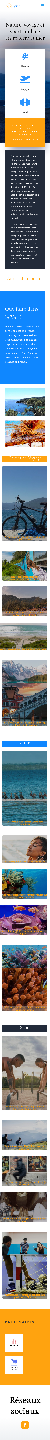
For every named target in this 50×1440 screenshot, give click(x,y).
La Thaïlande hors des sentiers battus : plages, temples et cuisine (25, 613)
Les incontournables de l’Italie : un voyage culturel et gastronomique (25, 724)
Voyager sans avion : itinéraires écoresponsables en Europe (25, 578)
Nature (25, 66)
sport (25, 112)
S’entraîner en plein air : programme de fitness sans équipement (25, 1107)
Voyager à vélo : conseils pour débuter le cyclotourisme (25, 538)
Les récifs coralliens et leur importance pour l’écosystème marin (25, 896)
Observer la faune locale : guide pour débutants (25, 823)
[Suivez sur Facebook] (25, 1425)
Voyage (25, 89)
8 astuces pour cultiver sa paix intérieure (25, 861)
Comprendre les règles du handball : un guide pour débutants (25, 1296)
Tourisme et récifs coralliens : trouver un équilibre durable (25, 1008)
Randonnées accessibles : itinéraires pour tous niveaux (25, 1147)
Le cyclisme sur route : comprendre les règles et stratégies (25, 1183)
